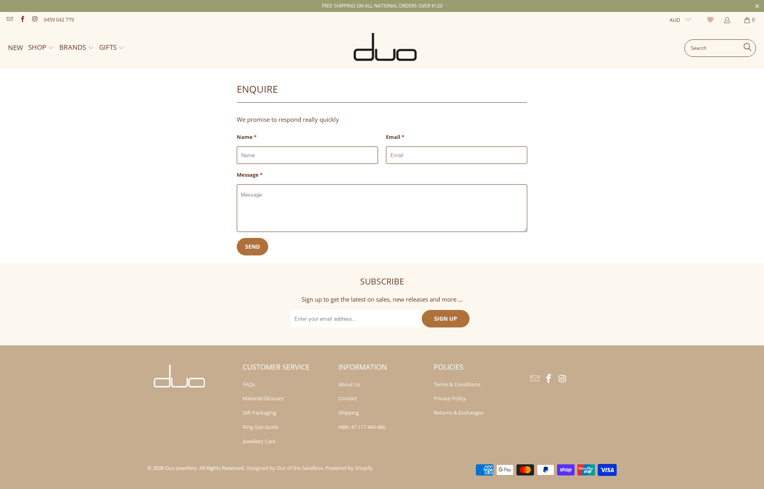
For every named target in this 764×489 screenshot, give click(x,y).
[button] (41, 48)
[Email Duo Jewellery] (9, 19)
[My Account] (726, 20)
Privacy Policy (450, 398)
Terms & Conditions (457, 384)
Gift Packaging (259, 412)
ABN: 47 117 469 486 (361, 427)
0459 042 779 (59, 19)
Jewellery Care (259, 441)
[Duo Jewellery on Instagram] (34, 19)
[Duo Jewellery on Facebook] (21, 19)
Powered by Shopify (349, 467)
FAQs (249, 384)
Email (395, 136)
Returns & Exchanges (458, 412)
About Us (349, 384)
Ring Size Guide (261, 427)
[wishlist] (711, 20)
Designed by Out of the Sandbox (284, 467)
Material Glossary (263, 398)
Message (250, 174)
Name (247, 136)
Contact (347, 398)
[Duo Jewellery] (385, 48)
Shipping (348, 412)
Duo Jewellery (181, 467)
